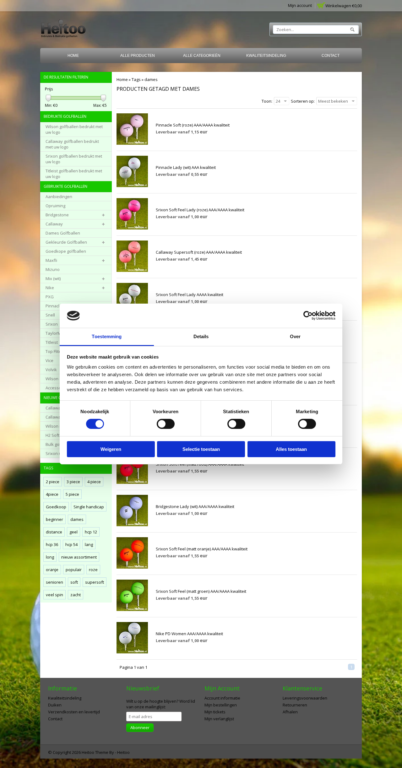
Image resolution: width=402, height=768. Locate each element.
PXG (50, 297)
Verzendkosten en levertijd (74, 712)
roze (93, 569)
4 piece (94, 481)
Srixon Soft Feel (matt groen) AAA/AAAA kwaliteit (201, 591)
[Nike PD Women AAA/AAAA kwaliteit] (132, 652)
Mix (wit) (53, 278)
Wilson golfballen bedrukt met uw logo (74, 129)
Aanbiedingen (59, 196)
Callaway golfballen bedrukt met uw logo (72, 144)
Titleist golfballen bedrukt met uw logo (74, 173)
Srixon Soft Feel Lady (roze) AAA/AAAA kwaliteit (200, 210)
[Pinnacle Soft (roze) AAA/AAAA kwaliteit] (132, 143)
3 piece (73, 481)
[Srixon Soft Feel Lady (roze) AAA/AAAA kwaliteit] (132, 228)
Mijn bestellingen (220, 705)
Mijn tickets (214, 712)
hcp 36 (52, 544)
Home (73, 55)
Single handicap (88, 507)
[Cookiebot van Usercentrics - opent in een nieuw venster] (307, 315)
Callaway (54, 224)
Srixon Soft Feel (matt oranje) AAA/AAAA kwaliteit (201, 549)
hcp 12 (91, 532)
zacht (75, 595)
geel (73, 532)
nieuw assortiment (79, 557)
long (50, 557)
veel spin (54, 595)
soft (74, 582)
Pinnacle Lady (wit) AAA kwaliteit (186, 167)
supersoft (94, 582)
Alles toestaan (291, 449)
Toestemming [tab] (107, 336)
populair (74, 569)
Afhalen (290, 712)
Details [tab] (201, 336)
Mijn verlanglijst (219, 719)
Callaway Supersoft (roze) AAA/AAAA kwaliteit (199, 252)
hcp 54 (71, 544)
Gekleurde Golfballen (66, 242)
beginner (54, 519)
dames (151, 79)
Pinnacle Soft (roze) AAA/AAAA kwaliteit (193, 125)
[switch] (166, 424)
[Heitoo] (63, 30)
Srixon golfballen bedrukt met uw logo (74, 159)
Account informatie (222, 698)
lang (89, 544)
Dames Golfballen (63, 233)
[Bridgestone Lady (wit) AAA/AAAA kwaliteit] (132, 524)
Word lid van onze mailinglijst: (160, 704)
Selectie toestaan (201, 449)
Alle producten (137, 55)
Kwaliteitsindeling (266, 55)
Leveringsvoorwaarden (305, 698)
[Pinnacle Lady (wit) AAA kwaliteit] (132, 185)
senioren (54, 582)
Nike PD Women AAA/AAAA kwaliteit (189, 633)
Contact (331, 55)
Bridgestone (57, 215)
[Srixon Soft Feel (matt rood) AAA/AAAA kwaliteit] (132, 482)
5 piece (72, 494)
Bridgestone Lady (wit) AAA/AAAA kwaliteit (195, 506)
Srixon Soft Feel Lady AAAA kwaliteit (189, 294)
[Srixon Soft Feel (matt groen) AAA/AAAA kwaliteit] (132, 609)
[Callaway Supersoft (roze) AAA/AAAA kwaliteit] (132, 270)
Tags (136, 79)
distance (54, 532)
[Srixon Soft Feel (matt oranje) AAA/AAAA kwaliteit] (132, 567)
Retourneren (295, 705)
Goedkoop (56, 507)
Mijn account (300, 5)
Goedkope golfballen (66, 251)
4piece (52, 494)
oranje (52, 569)
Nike (50, 287)
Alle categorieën (201, 55)
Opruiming (55, 205)
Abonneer (139, 727)
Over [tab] (295, 336)
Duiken (55, 705)
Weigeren (110, 449)
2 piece (52, 481)
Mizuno (53, 269)
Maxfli (51, 260)
